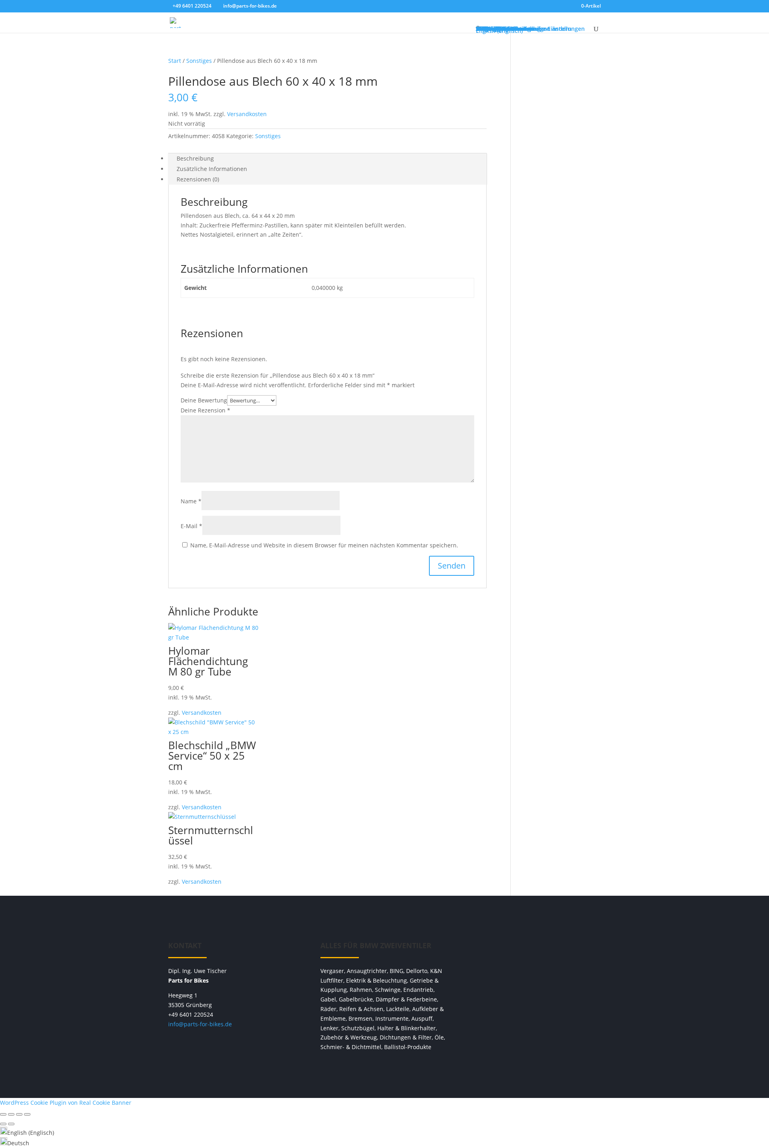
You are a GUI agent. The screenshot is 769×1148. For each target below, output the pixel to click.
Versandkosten (247, 114)
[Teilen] (19, 1114)
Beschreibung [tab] (195, 158)
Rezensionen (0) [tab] (198, 179)
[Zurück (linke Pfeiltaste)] (3, 1124)
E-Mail (191, 526)
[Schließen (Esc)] (27, 1114)
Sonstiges (199, 60)
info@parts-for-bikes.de (200, 1024)
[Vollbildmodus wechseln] (11, 1114)
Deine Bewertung (204, 400)
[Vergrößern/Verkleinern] (3, 1114)
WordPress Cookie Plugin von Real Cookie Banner (65, 1102)
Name (191, 501)
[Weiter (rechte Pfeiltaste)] (11, 1124)
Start (174, 60)
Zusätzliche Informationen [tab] (212, 169)
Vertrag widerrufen (536, 949)
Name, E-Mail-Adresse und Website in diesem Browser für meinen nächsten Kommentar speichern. (324, 545)
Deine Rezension (205, 410)
